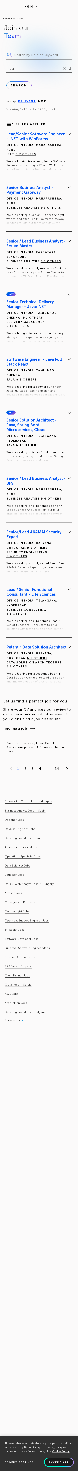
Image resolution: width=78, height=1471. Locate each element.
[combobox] (6, 68)
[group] (39, 152)
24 (57, 769)
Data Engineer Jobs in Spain (23, 838)
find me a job (15, 728)
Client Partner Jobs (17, 975)
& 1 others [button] (33, 317)
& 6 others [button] (16, 666)
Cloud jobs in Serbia (18, 984)
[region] (39, 1453)
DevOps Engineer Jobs (20, 829)
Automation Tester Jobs (21, 847)
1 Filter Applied (29, 124)
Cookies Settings (19, 1462)
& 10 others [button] (17, 326)
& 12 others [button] (27, 445)
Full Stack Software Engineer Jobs (27, 948)
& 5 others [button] (37, 548)
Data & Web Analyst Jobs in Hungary (29, 884)
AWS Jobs (11, 994)
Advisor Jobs (13, 893)
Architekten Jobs (16, 1003)
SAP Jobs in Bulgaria (18, 966)
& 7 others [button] (26, 154)
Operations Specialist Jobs (22, 856)
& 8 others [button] (26, 379)
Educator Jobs (14, 874)
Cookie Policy (61, 1451)
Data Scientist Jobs (17, 865)
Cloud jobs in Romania (20, 902)
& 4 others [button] (51, 498)
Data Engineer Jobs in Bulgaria (25, 1012)
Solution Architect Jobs (20, 957)
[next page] (66, 769)
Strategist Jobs (14, 929)
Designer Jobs (14, 820)
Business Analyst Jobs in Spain (25, 810)
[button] (11, 294)
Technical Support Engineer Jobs (27, 920)
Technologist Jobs (17, 911)
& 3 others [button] (51, 207)
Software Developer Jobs (21, 939)
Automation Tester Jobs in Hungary (28, 801)
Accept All (59, 1462)
